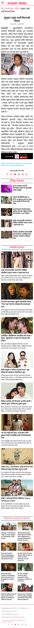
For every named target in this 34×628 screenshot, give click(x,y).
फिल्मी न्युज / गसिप (12, 8)
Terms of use (5, 620)
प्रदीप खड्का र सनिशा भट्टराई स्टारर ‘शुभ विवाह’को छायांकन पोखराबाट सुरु (15, 371)
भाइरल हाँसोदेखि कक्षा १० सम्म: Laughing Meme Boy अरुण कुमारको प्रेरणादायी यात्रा (22, 200)
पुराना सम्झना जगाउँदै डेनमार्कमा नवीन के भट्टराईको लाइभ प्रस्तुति (22, 188)
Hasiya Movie (28, 163)
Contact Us (4, 622)
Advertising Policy (21, 620)
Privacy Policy (12, 620)
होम (2, 8)
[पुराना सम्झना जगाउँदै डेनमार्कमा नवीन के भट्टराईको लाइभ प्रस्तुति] (6, 189)
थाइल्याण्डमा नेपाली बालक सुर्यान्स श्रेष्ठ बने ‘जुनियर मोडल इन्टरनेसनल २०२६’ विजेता (22, 211)
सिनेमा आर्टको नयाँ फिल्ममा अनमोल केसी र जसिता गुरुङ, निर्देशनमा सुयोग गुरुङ (16, 402)
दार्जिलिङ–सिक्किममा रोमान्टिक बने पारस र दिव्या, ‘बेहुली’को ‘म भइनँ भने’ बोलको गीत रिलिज (16, 338)
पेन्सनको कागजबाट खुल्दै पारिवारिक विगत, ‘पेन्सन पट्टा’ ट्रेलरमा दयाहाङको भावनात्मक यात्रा (16, 304)
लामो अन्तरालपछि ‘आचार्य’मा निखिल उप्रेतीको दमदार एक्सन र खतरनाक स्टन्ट (22, 223)
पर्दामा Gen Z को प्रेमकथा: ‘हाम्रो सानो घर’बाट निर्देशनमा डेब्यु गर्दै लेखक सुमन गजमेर (17, 468)
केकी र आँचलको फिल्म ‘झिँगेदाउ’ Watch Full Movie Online (15, 500)
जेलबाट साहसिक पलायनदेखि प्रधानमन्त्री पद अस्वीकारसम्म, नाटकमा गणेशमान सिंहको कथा (22, 235)
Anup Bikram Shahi (7, 163)
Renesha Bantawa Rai (17, 165)
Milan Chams (5, 165)
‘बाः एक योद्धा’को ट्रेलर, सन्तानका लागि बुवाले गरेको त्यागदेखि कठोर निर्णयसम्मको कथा (16, 435)
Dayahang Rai (18, 163)
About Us (10, 622)
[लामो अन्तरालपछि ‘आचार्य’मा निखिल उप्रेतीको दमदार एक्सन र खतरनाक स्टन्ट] (6, 223)
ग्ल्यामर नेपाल (21, 24)
